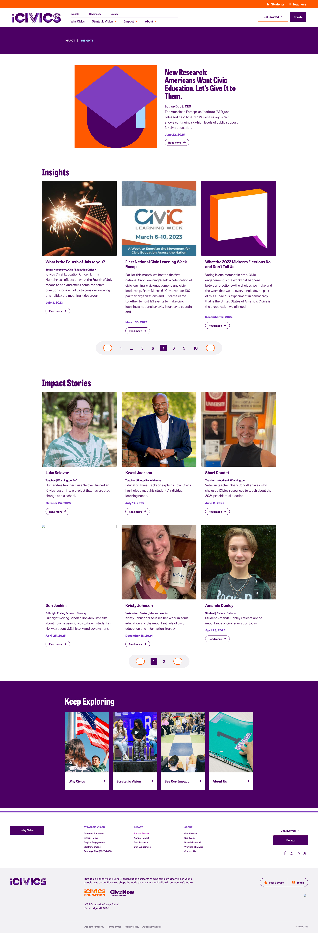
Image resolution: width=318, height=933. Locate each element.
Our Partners (141, 842)
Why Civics (78, 21)
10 (196, 348)
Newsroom (95, 13)
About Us (220, 781)
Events (114, 13)
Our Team (189, 837)
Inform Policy (91, 837)
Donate (298, 17)
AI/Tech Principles (151, 926)
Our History (190, 833)
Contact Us (190, 851)
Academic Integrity (94, 926)
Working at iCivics (193, 846)
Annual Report (141, 837)
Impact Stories (141, 833)
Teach (300, 882)
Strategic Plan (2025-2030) (98, 851)
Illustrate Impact (92, 846)
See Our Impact (177, 781)
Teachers (299, 4)
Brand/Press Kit (192, 842)
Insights (75, 13)
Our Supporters (142, 846)
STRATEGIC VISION (94, 827)
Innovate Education (94, 833)
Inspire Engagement (94, 842)
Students (278, 4)
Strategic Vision (102, 21)
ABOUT (188, 827)
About (149, 21)
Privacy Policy (132, 926)
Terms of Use (114, 926)
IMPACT (138, 827)
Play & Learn (276, 882)
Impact (129, 21)
